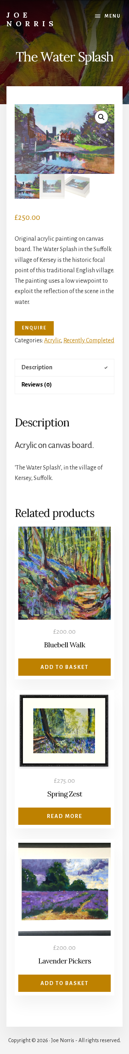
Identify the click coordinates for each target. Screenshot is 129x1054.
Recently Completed (88, 340)
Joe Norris (31, 19)
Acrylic (52, 340)
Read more (64, 816)
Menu (113, 16)
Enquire (34, 327)
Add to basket (64, 667)
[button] (101, 117)
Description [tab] (37, 367)
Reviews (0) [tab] (37, 385)
